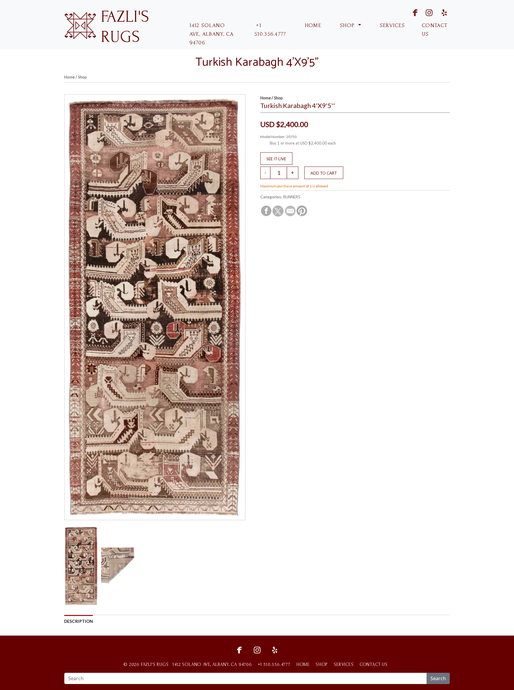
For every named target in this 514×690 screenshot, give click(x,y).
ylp (275, 649)
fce (239, 649)
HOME (312, 25)
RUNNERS (291, 197)
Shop (82, 77)
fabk (409, 12)
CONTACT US (434, 29)
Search (438, 678)
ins (425, 12)
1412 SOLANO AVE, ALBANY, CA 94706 (211, 34)
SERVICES (391, 25)
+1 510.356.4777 (270, 29)
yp (443, 12)
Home (69, 77)
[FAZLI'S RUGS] (80, 25)
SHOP (347, 25)
